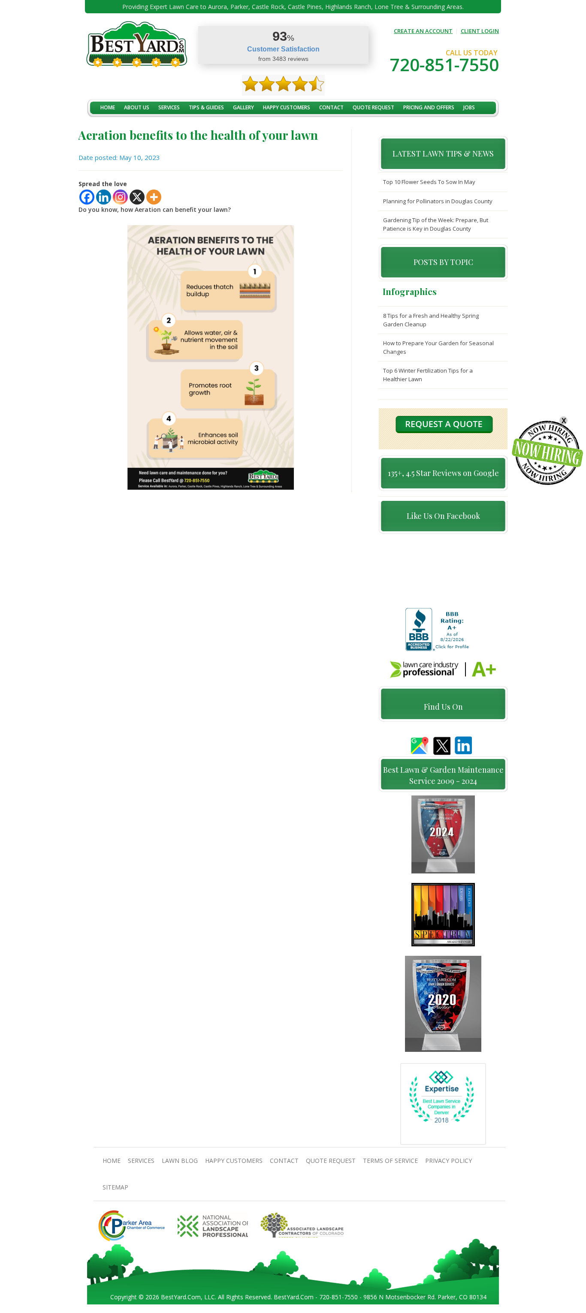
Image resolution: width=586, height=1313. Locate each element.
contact (331, 107)
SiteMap (115, 1187)
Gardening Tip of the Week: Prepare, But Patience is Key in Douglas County (435, 224)
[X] (137, 197)
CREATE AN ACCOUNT (423, 31)
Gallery (243, 107)
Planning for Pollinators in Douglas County (437, 201)
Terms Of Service (390, 1160)
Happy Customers (286, 107)
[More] (153, 197)
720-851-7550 (444, 64)
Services (169, 107)
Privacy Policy (448, 1160)
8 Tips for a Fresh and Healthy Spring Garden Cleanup (431, 320)
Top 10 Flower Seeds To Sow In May (429, 182)
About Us (136, 107)
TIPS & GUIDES (206, 107)
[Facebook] (86, 197)
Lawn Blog (180, 1160)
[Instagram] (120, 197)
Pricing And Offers (428, 107)
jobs (469, 107)
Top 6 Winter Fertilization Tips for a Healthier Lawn (428, 375)
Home (107, 107)
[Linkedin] (103, 197)
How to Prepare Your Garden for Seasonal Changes (438, 347)
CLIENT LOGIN (480, 31)
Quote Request (373, 107)
